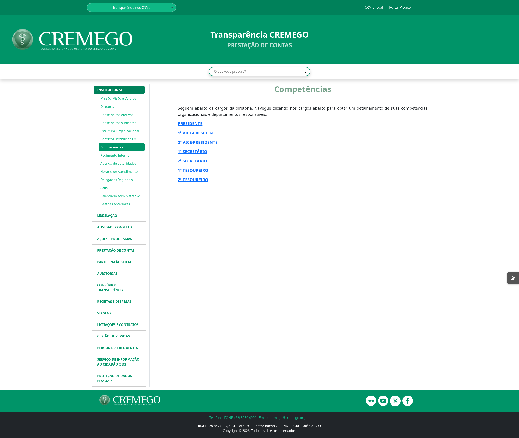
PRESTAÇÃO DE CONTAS (116, 250)
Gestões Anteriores (115, 204)
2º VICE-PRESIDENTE (198, 142)
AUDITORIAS (107, 273)
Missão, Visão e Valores (118, 98)
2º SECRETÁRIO (192, 161)
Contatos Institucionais (118, 139)
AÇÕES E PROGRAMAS (114, 239)
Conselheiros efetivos (116, 114)
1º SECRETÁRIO (192, 151)
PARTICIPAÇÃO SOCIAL (115, 262)
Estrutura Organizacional (119, 131)
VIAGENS (104, 313)
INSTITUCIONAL (110, 90)
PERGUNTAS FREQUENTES (117, 348)
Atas (104, 188)
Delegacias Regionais (116, 179)
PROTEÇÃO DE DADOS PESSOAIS (114, 378)
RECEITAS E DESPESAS (114, 301)
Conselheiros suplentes (118, 123)
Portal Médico (400, 7)
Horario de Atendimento (119, 171)
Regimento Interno (115, 155)
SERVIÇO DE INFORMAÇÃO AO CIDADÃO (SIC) (118, 362)
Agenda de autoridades (118, 163)
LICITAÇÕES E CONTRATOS (118, 324)
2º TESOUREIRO (193, 179)
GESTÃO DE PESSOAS (113, 336)
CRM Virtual (374, 7)
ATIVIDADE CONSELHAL (115, 227)
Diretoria (107, 106)
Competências (111, 147)
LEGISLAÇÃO (107, 215)
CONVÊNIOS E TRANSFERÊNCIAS (111, 287)
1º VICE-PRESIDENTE (198, 133)
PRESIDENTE (190, 123)
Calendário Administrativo (120, 196)
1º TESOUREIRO (193, 170)
